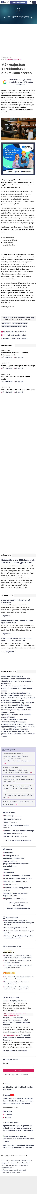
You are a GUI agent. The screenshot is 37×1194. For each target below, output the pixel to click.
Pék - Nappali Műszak (15, 882)
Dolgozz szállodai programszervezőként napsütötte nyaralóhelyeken (16, 863)
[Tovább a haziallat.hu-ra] (18, 973)
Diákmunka (30, 317)
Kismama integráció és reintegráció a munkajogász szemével (18, 937)
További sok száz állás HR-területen (18, 840)
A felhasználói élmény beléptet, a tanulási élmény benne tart (17, 1037)
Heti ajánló (10, 749)
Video (7, 1084)
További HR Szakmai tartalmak (15, 1051)
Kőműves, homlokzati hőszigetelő (17, 875)
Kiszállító (11, 885)
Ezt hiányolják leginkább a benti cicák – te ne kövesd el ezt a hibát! (19, 978)
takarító (7, 869)
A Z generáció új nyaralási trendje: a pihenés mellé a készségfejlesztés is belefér (18, 733)
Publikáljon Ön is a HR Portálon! (15, 338)
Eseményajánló (7, 345)
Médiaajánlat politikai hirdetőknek (14, 1170)
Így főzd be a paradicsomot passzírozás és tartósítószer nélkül (18, 966)
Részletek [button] (8, 357)
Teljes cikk (6, 616)
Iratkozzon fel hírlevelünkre (12, 1172)
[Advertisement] (18, 475)
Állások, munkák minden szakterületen (18, 904)
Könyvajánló (10, 1095)
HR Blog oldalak (12, 997)
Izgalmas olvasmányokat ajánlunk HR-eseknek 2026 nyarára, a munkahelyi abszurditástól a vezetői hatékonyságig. (18, 1128)
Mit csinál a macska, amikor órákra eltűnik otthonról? (16, 983)
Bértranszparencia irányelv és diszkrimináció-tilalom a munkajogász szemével (19, 923)
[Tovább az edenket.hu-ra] (18, 951)
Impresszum (15, 1160)
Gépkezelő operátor (15, 899)
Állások (9, 849)
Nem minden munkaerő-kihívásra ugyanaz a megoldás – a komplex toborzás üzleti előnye (18, 779)
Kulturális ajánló (11, 1122)
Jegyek (20, 357)
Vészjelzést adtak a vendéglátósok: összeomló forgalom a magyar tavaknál (17, 688)
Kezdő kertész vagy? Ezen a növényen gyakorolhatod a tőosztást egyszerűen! (18, 956)
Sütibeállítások (7, 1168)
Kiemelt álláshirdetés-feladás (18, 908)
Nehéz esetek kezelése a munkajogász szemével (19, 932)
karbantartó (9, 872)
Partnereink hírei (13, 947)
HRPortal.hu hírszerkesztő (14, 59)
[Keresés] (30, 2)
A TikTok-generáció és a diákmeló (17, 724)
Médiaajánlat (23, 1165)
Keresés (6, 1063)
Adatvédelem (24, 1163)
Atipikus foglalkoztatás (17, 317)
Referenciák (26, 1160)
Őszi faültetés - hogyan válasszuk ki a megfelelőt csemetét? (17, 961)
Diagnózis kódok (13, 1059)
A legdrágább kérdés (18, 1001)
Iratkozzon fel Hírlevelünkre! (14, 332)
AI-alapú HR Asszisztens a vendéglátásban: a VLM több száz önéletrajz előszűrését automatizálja (17, 770)
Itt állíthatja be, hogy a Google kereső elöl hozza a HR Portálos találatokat (21, 82)
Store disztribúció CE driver (18, 878)
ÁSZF (8, 1160)
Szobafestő (8, 853)
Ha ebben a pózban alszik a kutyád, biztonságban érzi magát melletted (16, 988)
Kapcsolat (14, 1163)
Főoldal (5, 317)
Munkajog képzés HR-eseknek (15, 928)
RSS (3, 1160)
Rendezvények (12, 917)
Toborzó (10, 822)
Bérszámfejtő (12, 816)
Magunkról (5, 1163)
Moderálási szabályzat (9, 1165)
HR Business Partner (15, 836)
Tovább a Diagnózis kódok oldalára (15, 1074)
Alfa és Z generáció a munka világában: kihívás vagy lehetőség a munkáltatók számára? (16, 709)
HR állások (10, 813)
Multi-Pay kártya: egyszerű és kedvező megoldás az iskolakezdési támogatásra (17, 788)
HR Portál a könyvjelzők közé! (14, 335)
